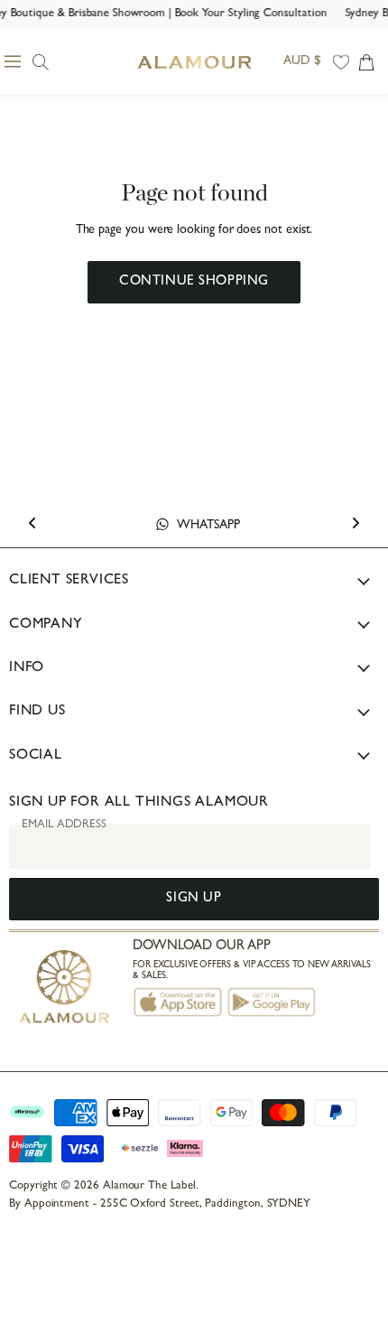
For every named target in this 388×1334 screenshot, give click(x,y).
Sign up (193, 899)
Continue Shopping (194, 282)
